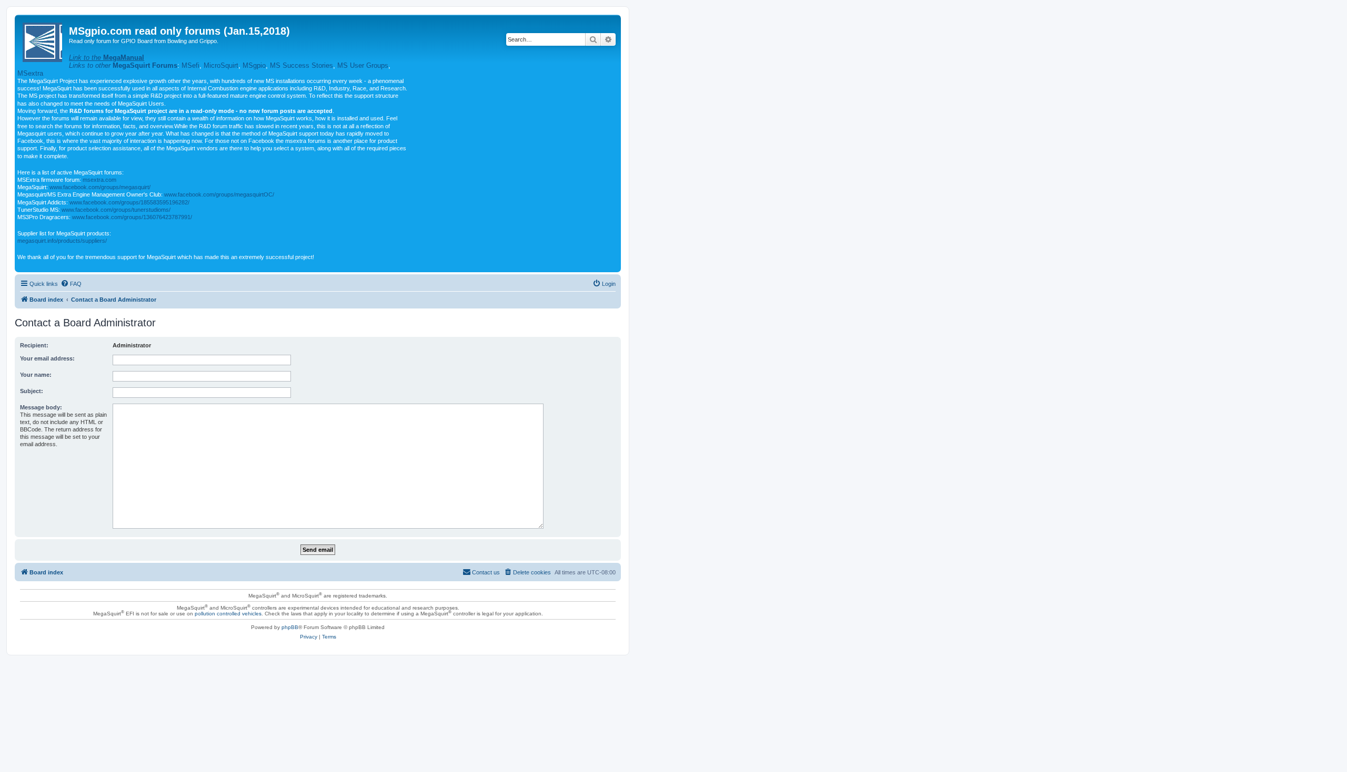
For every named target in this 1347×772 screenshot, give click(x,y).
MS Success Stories (301, 65)
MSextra (30, 73)
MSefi (190, 65)
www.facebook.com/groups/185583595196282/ (129, 202)
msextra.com (99, 180)
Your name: (36, 375)
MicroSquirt (221, 65)
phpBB (290, 627)
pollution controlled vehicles (228, 613)
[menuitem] (71, 283)
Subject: (31, 391)
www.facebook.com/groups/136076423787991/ (132, 217)
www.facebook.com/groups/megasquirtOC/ (219, 194)
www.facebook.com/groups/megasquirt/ (99, 187)
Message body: (41, 407)
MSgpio (254, 65)
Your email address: (47, 358)
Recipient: (34, 345)
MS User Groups (362, 65)
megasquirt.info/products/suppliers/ (62, 241)
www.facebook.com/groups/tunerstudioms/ (116, 210)
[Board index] (43, 40)
